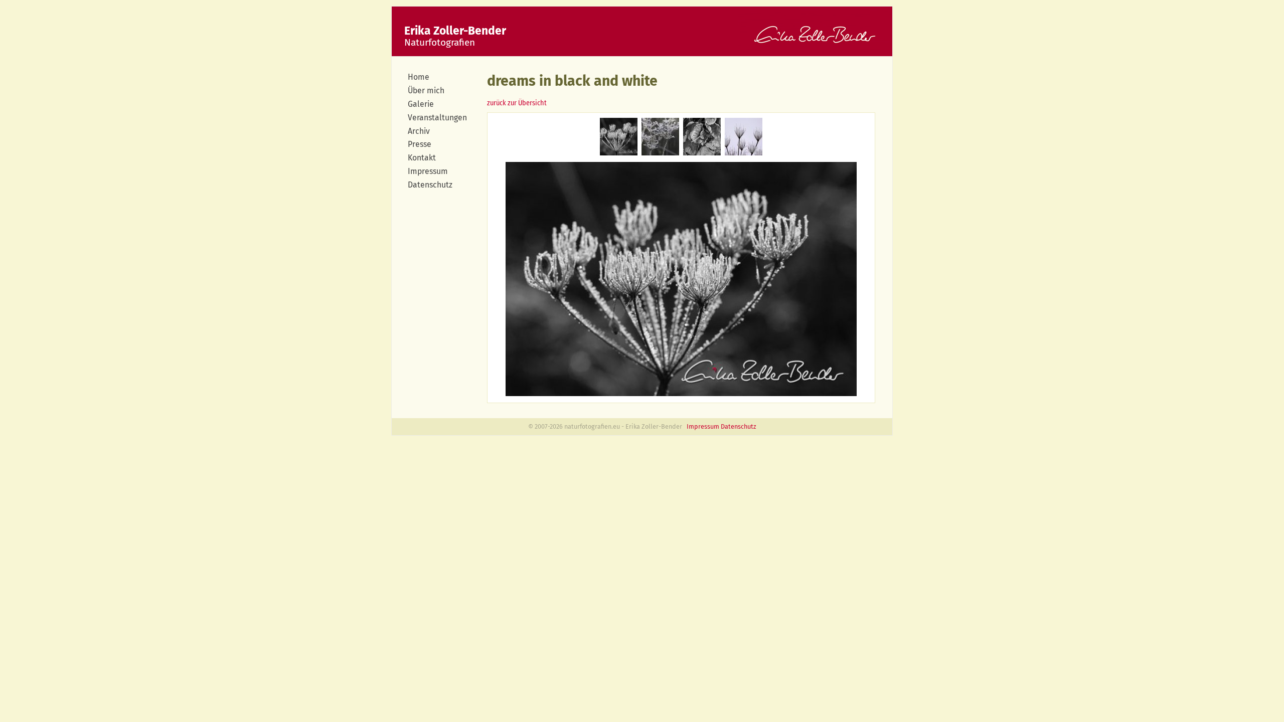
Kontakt (422, 157)
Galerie (421, 104)
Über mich (426, 90)
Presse (419, 144)
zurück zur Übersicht (517, 103)
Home (418, 77)
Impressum (428, 171)
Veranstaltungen (437, 117)
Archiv (419, 131)
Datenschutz (430, 185)
